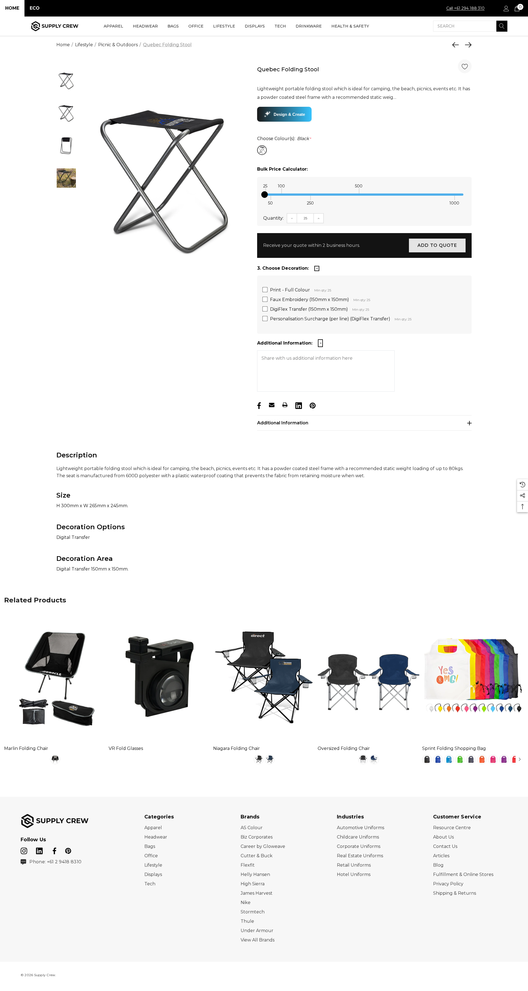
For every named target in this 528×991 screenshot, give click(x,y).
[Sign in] (506, 8)
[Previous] (456, 45)
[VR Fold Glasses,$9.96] (159, 676)
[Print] (285, 405)
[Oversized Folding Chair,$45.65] (368, 676)
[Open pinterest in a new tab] (68, 850)
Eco (35, 8)
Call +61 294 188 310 (465, 8)
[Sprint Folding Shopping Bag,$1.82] (473, 676)
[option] (165, 179)
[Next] (467, 45)
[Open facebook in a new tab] (53, 850)
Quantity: (273, 218)
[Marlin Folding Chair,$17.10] (55, 676)
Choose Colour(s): (284, 138)
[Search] (501, 26)
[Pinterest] (312, 405)
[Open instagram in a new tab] (24, 850)
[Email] (271, 405)
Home (12, 8)
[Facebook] (258, 405)
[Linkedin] (298, 405)
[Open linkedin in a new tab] (40, 850)
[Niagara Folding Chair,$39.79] (264, 676)
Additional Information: (284, 343)
